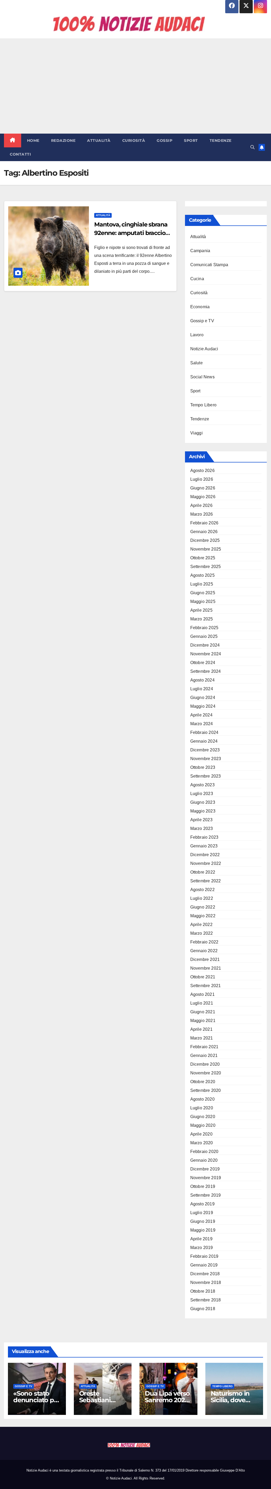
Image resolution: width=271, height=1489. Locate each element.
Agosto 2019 (202, 1204)
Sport (191, 140)
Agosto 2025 (202, 575)
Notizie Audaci (204, 349)
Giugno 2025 (202, 593)
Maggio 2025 (202, 601)
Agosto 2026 (202, 470)
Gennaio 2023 (204, 846)
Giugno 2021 (202, 1012)
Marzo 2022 (201, 933)
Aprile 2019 (201, 1239)
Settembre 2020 (205, 1090)
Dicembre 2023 (205, 750)
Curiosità (133, 140)
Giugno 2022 (202, 907)
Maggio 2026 (202, 496)
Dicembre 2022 (205, 854)
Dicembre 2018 (205, 1274)
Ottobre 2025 (202, 558)
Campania (200, 250)
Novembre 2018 (205, 1282)
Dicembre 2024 (205, 645)
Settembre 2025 (205, 566)
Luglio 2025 (201, 584)
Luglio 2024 (201, 689)
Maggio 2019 (202, 1230)
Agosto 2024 (202, 680)
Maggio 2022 (202, 916)
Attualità (99, 140)
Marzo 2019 (201, 1247)
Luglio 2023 (201, 793)
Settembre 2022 (205, 881)
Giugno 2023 (202, 802)
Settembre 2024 (205, 671)
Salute (196, 363)
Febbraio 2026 (204, 523)
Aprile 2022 (201, 924)
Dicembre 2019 (205, 1169)
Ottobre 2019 (202, 1186)
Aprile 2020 (201, 1134)
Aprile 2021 (201, 1029)
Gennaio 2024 (204, 741)
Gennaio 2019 (204, 1265)
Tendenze (221, 140)
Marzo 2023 (201, 828)
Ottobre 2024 (202, 662)
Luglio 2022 (201, 898)
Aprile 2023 (201, 820)
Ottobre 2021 (202, 977)
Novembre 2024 (205, 654)
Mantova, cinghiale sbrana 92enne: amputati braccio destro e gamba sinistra (131, 233)
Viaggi (196, 433)
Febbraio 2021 (204, 1047)
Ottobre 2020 (202, 1081)
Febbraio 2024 (204, 732)
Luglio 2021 (201, 1003)
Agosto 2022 (202, 889)
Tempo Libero (203, 405)
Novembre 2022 (205, 863)
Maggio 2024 (202, 706)
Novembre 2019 (205, 1177)
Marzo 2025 (201, 619)
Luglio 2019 (201, 1212)
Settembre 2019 (205, 1195)
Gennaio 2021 (204, 1055)
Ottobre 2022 (202, 872)
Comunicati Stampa (209, 264)
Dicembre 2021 (205, 959)
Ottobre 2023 (202, 767)
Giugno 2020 (202, 1116)
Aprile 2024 (201, 715)
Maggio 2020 (202, 1125)
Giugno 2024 (202, 697)
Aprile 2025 (201, 610)
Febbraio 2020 (204, 1151)
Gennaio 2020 (204, 1160)
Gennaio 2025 (204, 636)
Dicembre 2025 (205, 540)
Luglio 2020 (201, 1108)
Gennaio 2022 (204, 950)
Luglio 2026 (201, 479)
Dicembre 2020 (205, 1064)
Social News (202, 377)
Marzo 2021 (201, 1038)
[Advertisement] (135, 86)
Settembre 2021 (205, 985)
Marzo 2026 (201, 514)
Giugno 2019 (202, 1221)
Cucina (197, 278)
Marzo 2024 (201, 723)
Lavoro (197, 335)
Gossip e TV (202, 321)
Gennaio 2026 (204, 531)
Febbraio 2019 (204, 1256)
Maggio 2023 (202, 811)
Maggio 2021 (202, 1020)
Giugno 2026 (202, 488)
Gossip (164, 140)
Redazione (63, 140)
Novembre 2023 (205, 758)
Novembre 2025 (205, 549)
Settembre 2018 (205, 1300)
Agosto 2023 (202, 785)
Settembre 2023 (205, 776)
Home (33, 140)
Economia (200, 307)
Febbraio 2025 (204, 627)
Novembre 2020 (205, 1073)
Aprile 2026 (201, 505)
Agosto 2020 (202, 1099)
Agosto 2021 (202, 994)
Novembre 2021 (205, 968)
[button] (252, 147)
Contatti (20, 154)
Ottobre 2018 (202, 1291)
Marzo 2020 (201, 1143)
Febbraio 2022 (204, 942)
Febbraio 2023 (204, 837)
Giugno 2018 (202, 1308)
